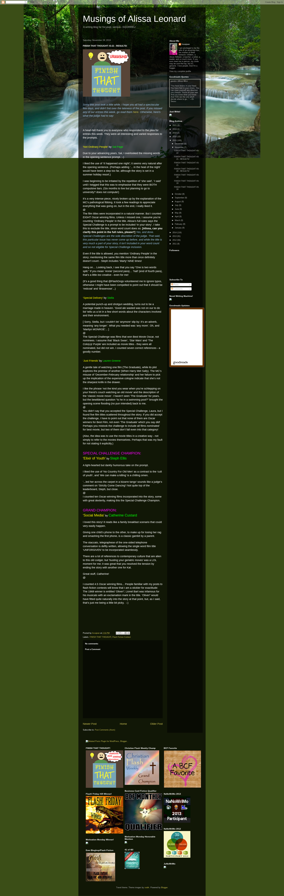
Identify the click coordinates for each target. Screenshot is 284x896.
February (179, 224)
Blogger (164, 887)
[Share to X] (122, 633)
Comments (178, 289)
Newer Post (90, 723)
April (177, 216)
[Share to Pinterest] (128, 633)
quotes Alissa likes (179, 80)
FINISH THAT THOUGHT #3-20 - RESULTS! (186, 170)
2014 (174, 232)
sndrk (147, 887)
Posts (176, 284)
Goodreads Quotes (192, 106)
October (178, 194)
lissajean (186, 44)
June (177, 209)
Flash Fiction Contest (121, 637)
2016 (174, 136)
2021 (174, 125)
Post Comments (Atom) (105, 730)
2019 (174, 129)
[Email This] (117, 633)
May (177, 213)
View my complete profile (180, 71)
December (179, 144)
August (178, 201)
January (178, 228)
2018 (174, 133)
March (178, 220)
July (177, 205)
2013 (174, 236)
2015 (174, 140)
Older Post (156, 723)
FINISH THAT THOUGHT (100, 637)
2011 (174, 244)
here (135, 112)
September (180, 198)
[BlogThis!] (120, 633)
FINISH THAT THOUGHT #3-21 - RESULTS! (186, 158)
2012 (174, 240)
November (179, 147)
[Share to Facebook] (125, 633)
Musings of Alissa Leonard (134, 19)
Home (123, 723)
